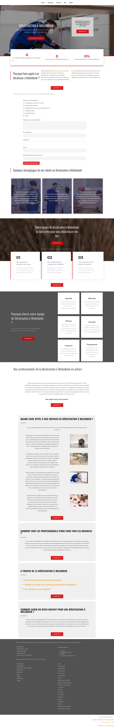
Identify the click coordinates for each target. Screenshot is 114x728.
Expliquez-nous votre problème (31, 120)
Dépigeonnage (21, 651)
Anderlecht (20, 664)
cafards (63, 651)
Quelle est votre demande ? (30, 100)
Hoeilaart (60, 692)
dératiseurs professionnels (60, 71)
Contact (71, 2)
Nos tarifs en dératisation (24, 655)
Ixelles (18, 680)
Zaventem (61, 694)
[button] (57, 580)
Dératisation (20, 646)
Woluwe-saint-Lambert (65, 682)
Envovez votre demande (31, 163)
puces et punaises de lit (68, 655)
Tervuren (60, 697)
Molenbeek (61, 668)
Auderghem (20, 666)
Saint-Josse (61, 673)
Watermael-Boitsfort (64, 680)
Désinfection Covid (22, 649)
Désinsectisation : (63, 647)
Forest (19, 676)
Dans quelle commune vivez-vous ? (33, 155)
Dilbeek (60, 690)
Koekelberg (61, 666)
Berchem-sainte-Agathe (24, 668)
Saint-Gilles (61, 671)
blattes (63, 654)
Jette (59, 664)
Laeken (60, 699)
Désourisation (21, 653)
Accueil (43, 2)
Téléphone (26, 140)
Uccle (59, 678)
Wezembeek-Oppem (64, 706)
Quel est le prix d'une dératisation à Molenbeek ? (43, 580)
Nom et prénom (27, 132)
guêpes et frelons (66, 652)
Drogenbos (61, 701)
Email (24, 147)
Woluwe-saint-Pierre (64, 685)
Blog (65, 2)
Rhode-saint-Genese (64, 708)
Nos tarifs (59, 2)
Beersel (60, 704)
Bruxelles (19, 670)
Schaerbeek (61, 675)
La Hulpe (60, 687)
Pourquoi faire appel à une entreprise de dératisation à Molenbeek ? (51, 584)
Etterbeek (20, 672)
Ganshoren (20, 678)
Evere (18, 674)
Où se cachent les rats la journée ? (38, 589)
